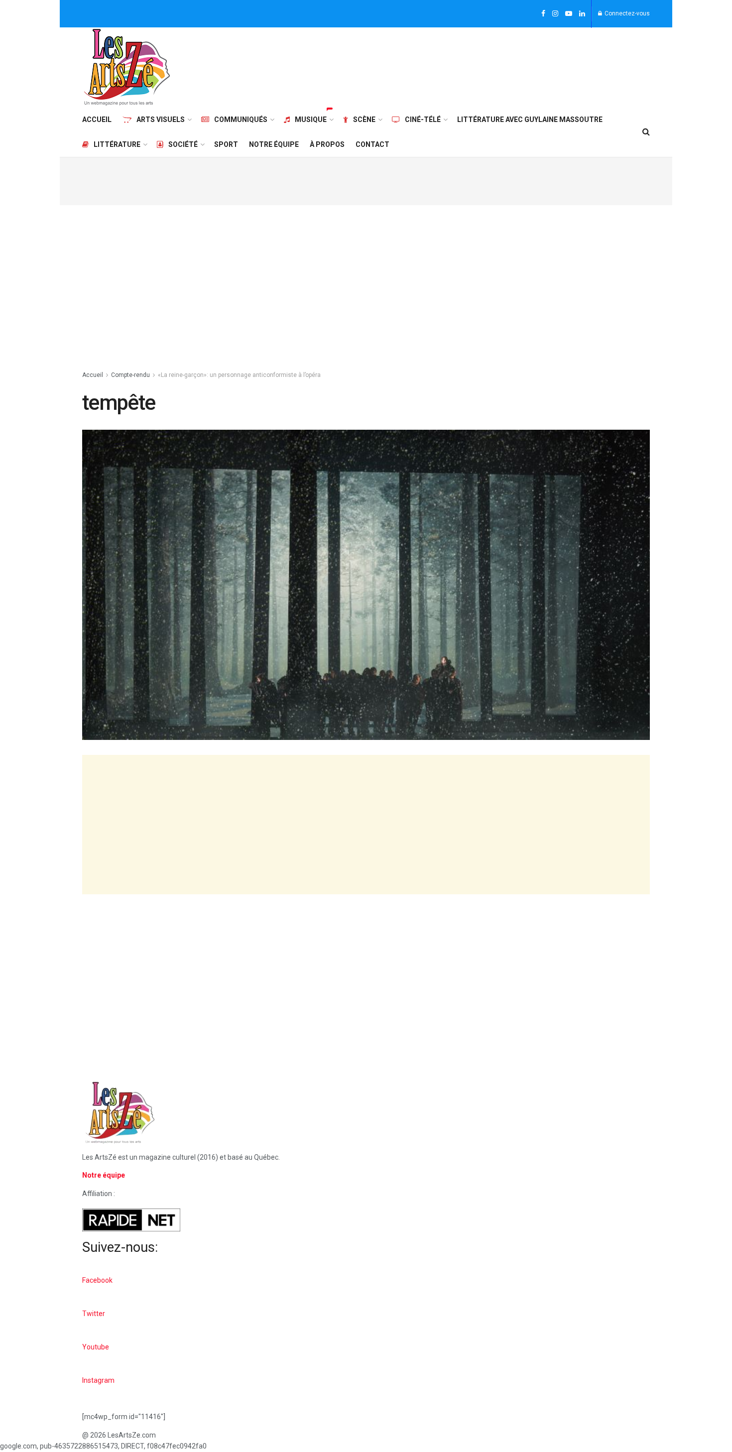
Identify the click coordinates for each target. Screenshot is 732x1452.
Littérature (117, 144)
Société (183, 144)
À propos (327, 144)
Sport (226, 144)
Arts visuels (160, 119)
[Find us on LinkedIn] (582, 14)
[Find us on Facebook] (543, 14)
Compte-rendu (130, 374)
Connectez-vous (626, 13)
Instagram (98, 1380)
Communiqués (240, 119)
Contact (372, 144)
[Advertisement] (468, 65)
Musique (311, 119)
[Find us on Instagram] (555, 14)
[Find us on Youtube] (568, 14)
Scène (364, 119)
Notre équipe (274, 144)
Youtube (95, 1347)
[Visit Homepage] (127, 67)
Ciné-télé (423, 119)
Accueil (97, 119)
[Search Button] (646, 132)
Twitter (93, 1314)
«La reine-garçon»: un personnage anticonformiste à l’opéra (239, 374)
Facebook (97, 1280)
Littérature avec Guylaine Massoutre (530, 119)
